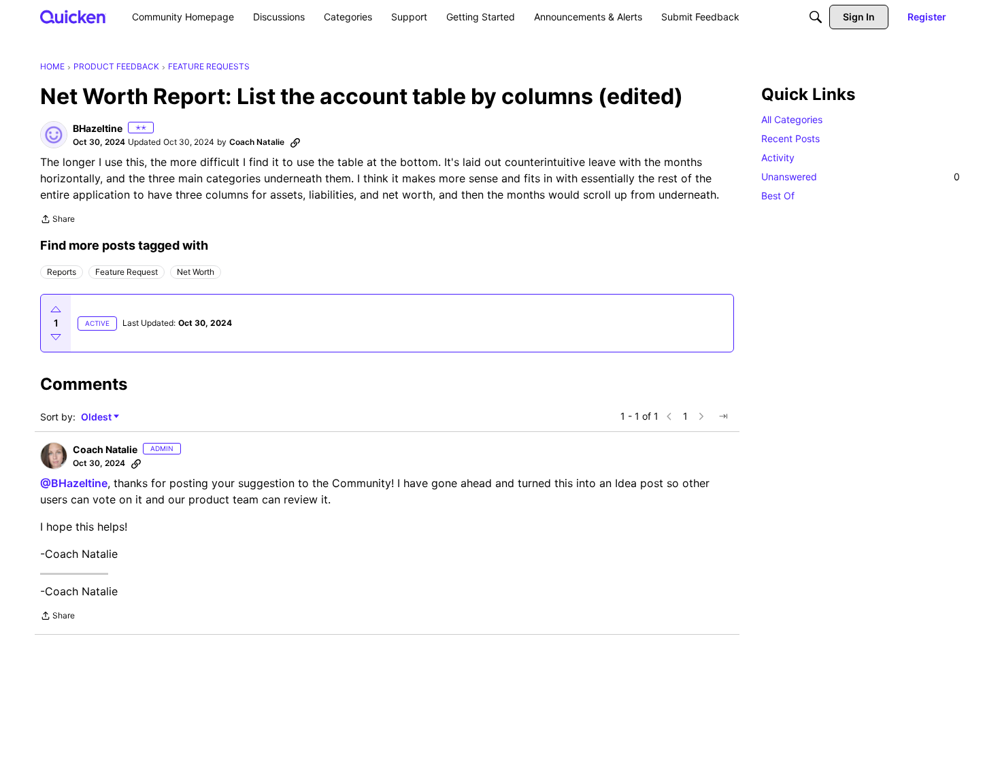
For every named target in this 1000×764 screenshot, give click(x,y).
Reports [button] (61, 272)
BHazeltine (97, 128)
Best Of (778, 195)
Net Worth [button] (195, 272)
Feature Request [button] (126, 272)
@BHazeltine (73, 483)
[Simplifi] (73, 16)
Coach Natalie (256, 142)
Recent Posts (790, 138)
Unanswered (860, 176)
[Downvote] (56, 337)
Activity (778, 157)
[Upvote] (56, 309)
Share (57, 220)
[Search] (815, 17)
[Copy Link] (295, 142)
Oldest (97, 417)
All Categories (791, 119)
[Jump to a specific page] (723, 416)
